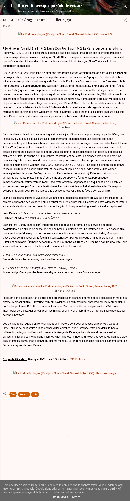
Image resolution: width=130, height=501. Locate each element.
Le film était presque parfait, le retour (46, 5)
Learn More (60, 497)
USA (35, 394)
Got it (75, 497)
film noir (23, 394)
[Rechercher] (125, 7)
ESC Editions (77, 359)
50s (13, 394)
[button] (125, 20)
